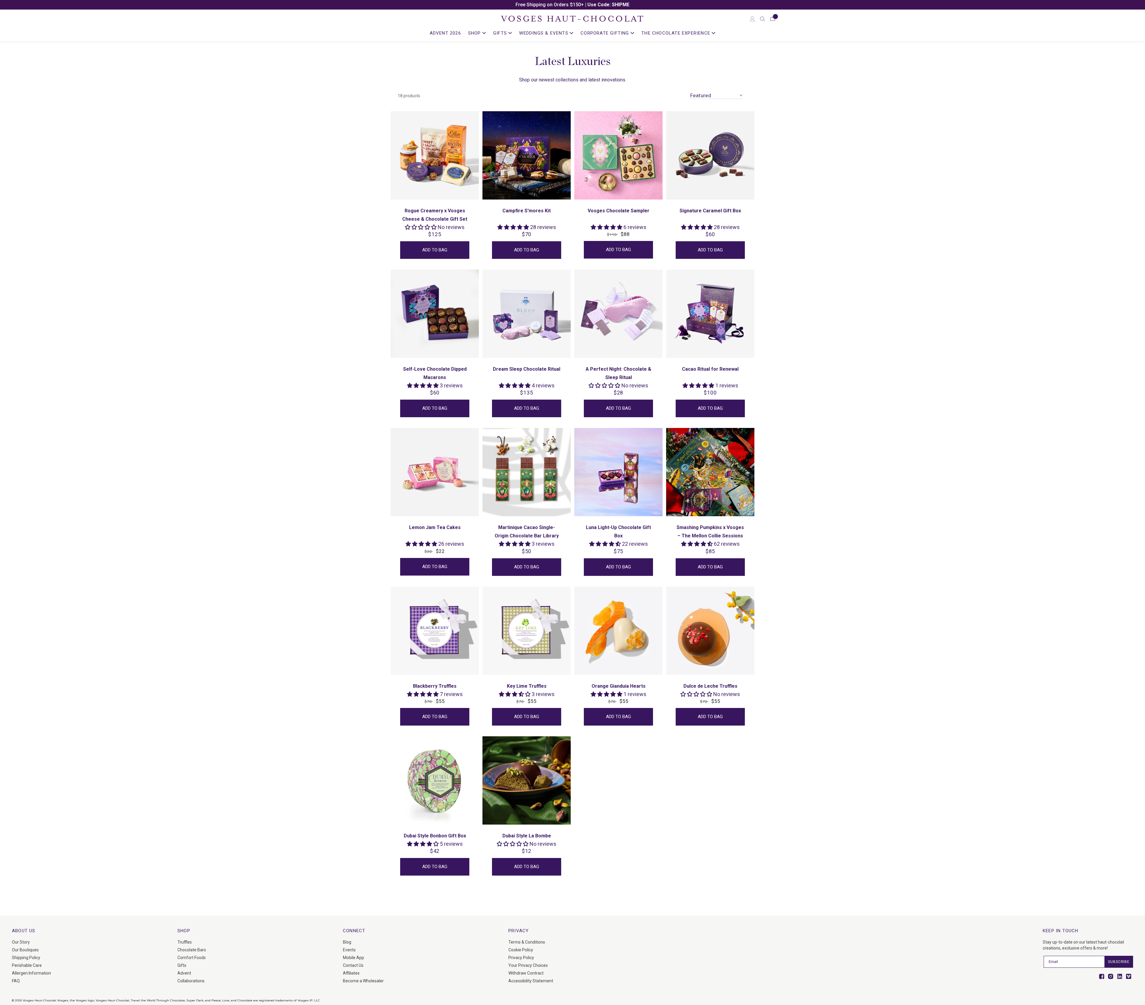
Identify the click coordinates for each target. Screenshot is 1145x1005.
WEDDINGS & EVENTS (544, 33)
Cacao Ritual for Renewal (710, 369)
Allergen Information (31, 973)
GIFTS (500, 33)
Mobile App (353, 957)
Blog (347, 942)
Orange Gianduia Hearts (619, 686)
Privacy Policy (521, 957)
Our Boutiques (25, 949)
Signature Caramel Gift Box (710, 211)
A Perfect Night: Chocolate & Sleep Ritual (618, 373)
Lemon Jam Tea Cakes (435, 527)
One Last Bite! (600, 4)
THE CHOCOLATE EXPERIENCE (676, 33)
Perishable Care (27, 965)
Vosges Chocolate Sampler (618, 211)
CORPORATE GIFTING (606, 33)
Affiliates (351, 973)
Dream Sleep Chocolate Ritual (526, 369)
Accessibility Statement (530, 980)
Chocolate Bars (191, 949)
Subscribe (1118, 962)
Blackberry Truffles (435, 686)
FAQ (16, 980)
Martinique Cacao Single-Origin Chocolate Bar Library (527, 532)
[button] (762, 18)
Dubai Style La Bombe (526, 836)
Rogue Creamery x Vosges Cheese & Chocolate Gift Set (434, 215)
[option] (572, 4)
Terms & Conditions (526, 942)
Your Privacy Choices (528, 965)
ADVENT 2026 (445, 33)
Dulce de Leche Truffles (710, 686)
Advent (184, 973)
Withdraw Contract (526, 973)
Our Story (21, 942)
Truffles (184, 942)
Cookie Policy (520, 949)
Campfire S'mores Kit (526, 211)
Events (349, 949)
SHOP (475, 33)
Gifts (181, 965)
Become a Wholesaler (363, 980)
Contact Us (353, 965)
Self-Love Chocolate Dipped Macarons (435, 373)
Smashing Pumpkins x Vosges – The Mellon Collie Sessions (710, 532)
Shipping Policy (26, 957)
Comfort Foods (191, 957)
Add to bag (434, 250)
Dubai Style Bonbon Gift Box (435, 836)
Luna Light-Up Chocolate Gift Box (618, 532)
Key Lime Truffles (527, 686)
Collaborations (191, 980)
